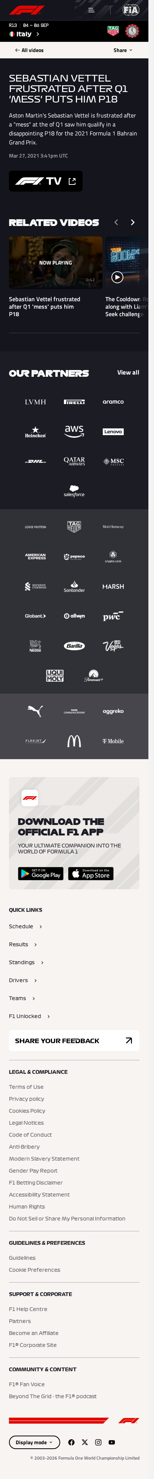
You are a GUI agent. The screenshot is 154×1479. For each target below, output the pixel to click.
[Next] (132, 222)
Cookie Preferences (34, 1270)
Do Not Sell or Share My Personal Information (67, 1219)
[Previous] (116, 222)
